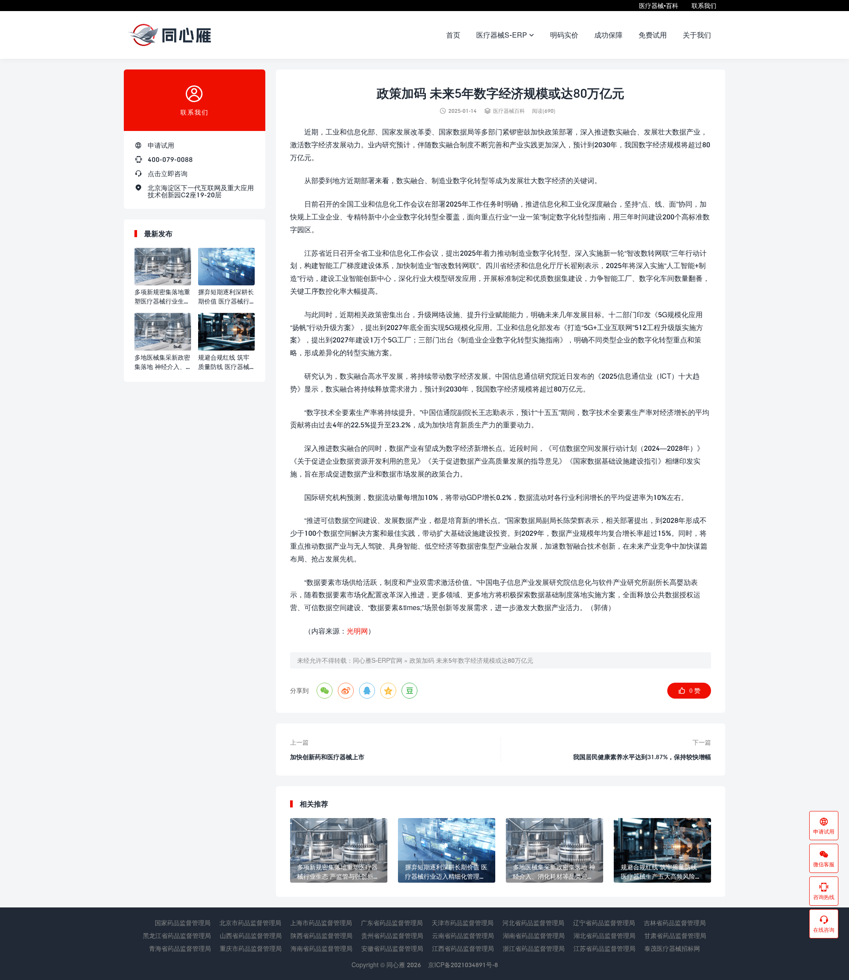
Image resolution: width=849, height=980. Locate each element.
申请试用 (161, 145)
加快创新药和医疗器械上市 (327, 757)
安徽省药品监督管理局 (392, 948)
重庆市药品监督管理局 (251, 948)
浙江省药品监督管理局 (534, 948)
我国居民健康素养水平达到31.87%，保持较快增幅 (642, 757)
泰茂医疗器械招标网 (672, 948)
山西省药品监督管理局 (251, 935)
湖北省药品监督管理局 (604, 935)
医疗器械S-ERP (505, 35)
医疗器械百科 (509, 111)
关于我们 (697, 35)
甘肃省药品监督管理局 (675, 935)
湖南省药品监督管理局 (534, 935)
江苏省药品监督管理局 (604, 948)
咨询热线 (823, 891)
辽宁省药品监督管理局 (604, 922)
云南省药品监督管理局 (463, 935)
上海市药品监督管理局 (321, 922)
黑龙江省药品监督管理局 (177, 935)
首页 (453, 35)
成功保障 (608, 35)
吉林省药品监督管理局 (675, 922)
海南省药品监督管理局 (321, 948)
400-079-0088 (170, 159)
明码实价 (564, 35)
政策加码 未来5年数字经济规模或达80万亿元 (471, 660)
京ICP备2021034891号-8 (463, 964)
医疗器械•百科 (658, 5)
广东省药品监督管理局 (392, 922)
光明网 (357, 630)
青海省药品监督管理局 (180, 948)
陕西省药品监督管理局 (321, 935)
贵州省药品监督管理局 (392, 935)
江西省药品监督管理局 (463, 948)
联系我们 (704, 5)
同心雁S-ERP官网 (377, 660)
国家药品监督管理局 (182, 922)
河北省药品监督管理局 (533, 922)
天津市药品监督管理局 (462, 922)
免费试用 (653, 35)
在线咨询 (823, 924)
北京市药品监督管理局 (250, 922)
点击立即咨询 (167, 173)
